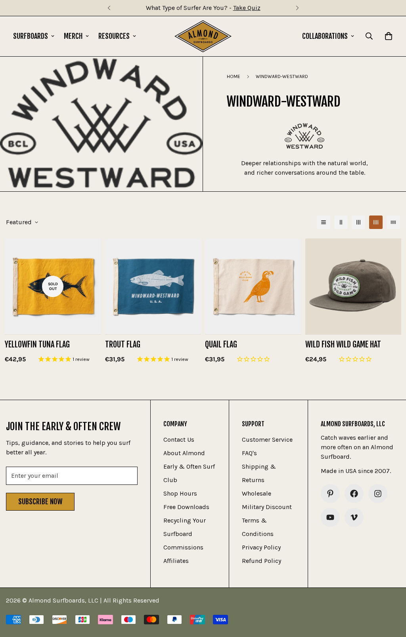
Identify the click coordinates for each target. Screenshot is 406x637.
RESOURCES (114, 36)
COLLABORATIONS (325, 36)
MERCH (73, 36)
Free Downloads (186, 507)
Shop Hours (180, 493)
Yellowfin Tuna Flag (37, 344)
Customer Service (267, 439)
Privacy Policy (261, 547)
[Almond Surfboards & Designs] (203, 36)
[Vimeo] (354, 517)
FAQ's (249, 453)
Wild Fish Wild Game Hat (343, 344)
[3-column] (358, 222)
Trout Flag (122, 344)
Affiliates (176, 561)
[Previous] (109, 8)
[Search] (369, 36)
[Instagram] (377, 493)
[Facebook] (354, 493)
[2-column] (341, 222)
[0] (388, 36)
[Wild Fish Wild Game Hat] (353, 286)
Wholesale (256, 493)
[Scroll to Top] (390, 594)
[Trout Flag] (153, 286)
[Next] (297, 8)
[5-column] (393, 222)
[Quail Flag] (253, 286)
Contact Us (178, 439)
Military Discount (267, 507)
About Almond (184, 453)
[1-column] (323, 222)
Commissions (183, 547)
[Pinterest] (330, 493)
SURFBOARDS (30, 36)
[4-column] (376, 222)
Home (233, 76)
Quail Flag (221, 344)
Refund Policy (261, 561)
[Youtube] (330, 517)
